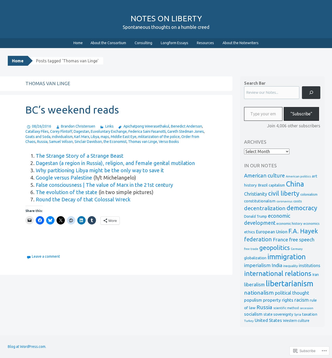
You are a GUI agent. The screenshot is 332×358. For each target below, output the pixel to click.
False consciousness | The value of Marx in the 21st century (104, 185)
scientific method (286, 308)
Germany (296, 248)
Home (78, 43)
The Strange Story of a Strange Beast (79, 156)
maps (105, 137)
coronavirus (284, 201)
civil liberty (283, 193)
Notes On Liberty (166, 18)
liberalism (254, 284)
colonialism (308, 194)
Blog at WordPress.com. (27, 346)
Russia (42, 142)
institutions (309, 265)
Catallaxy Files (37, 131)
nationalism (259, 292)
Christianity (255, 193)
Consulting (143, 43)
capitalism (277, 185)
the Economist (115, 142)
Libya (95, 137)
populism (253, 299)
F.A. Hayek (303, 231)
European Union (271, 231)
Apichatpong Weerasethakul (146, 126)
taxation (309, 314)
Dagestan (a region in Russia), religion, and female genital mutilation (115, 163)
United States (268, 320)
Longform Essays (174, 43)
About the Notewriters (241, 43)
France (280, 239)
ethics (249, 232)
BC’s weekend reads (72, 110)
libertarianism (289, 283)
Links (109, 126)
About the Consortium (108, 43)
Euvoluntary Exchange (109, 131)
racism (301, 300)
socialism (253, 313)
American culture (264, 175)
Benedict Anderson (186, 126)
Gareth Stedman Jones (185, 131)
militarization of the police (159, 137)
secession (306, 308)
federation (258, 239)
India (277, 265)
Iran (315, 274)
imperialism (257, 265)
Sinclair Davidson (88, 142)
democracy (302, 207)
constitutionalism (259, 201)
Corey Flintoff (61, 131)
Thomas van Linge (142, 142)
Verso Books (169, 142)
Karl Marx (81, 137)
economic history (289, 223)
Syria (297, 314)
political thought (292, 292)
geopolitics (274, 247)
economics (311, 223)
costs (297, 201)
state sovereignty (278, 314)
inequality (290, 266)
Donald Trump (255, 216)
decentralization (265, 208)
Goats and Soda (37, 137)
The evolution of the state (66, 192)
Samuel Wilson (61, 142)
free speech (301, 239)
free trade (251, 248)
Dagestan (81, 131)
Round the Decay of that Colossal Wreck (83, 199)
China (295, 184)
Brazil (263, 185)
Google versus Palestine (64, 178)
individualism (62, 137)
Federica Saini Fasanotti (147, 131)
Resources (205, 43)
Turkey (249, 320)
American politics (298, 176)
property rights (278, 299)
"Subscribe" (301, 113)
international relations (277, 273)
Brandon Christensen (78, 126)
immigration (286, 257)
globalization (255, 258)
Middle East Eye (123, 137)
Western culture (296, 321)
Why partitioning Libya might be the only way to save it (100, 170)
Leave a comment (46, 256)
